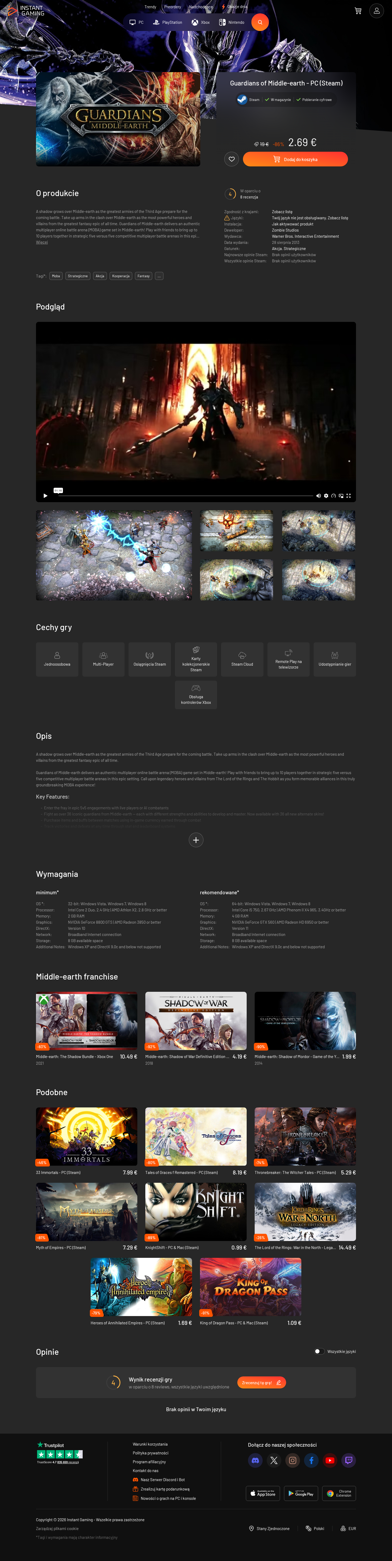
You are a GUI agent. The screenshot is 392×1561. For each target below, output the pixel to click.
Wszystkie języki (341, 1351)
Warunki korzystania (150, 1444)
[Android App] (301, 1493)
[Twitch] (348, 1460)
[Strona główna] (26, 11)
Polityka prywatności (151, 1452)
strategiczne (78, 276)
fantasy (144, 276)
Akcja (277, 248)
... (159, 276)
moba (56, 276)
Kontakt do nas (145, 1470)
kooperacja (121, 276)
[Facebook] (311, 1460)
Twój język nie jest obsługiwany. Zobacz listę (310, 217)
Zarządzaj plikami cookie (57, 1528)
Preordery (172, 6)
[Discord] (255, 1460)
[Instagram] (292, 1460)
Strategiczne (295, 248)
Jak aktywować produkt (292, 223)
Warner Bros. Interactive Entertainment (305, 236)
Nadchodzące (201, 6)
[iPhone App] (263, 1493)
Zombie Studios (285, 230)
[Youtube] (330, 1460)
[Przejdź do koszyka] (358, 10)
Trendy (150, 6)
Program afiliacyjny (149, 1461)
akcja (100, 276)
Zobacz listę (282, 211)
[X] (274, 1460)
